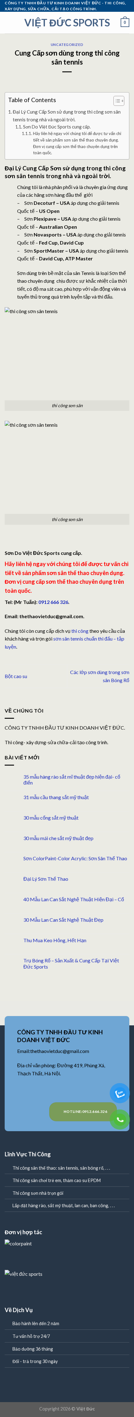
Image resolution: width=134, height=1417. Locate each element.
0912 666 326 (53, 602)
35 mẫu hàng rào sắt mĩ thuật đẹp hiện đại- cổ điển (71, 779)
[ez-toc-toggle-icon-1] (116, 102)
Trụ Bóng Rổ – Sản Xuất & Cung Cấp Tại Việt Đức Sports (71, 963)
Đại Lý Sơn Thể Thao (45, 879)
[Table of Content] (118, 101)
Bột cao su (16, 676)
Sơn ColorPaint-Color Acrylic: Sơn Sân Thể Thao (75, 858)
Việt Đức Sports (67, 23)
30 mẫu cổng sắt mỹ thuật (51, 818)
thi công (80, 631)
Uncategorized (67, 45)
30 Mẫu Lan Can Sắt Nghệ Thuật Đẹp (63, 920)
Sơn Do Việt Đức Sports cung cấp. (57, 126)
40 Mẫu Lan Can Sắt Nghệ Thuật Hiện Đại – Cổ (73, 899)
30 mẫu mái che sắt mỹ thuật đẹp (58, 838)
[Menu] (8, 22)
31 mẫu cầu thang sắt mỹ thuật (56, 797)
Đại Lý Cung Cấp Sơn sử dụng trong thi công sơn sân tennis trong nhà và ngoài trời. (67, 115)
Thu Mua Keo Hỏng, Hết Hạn (54, 940)
